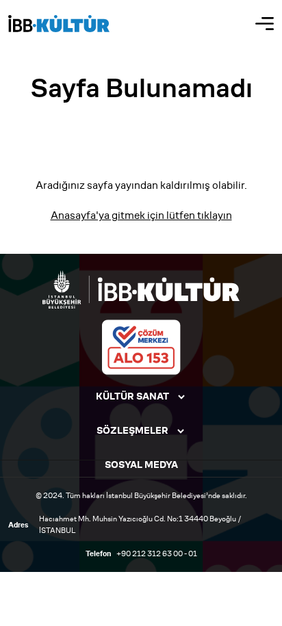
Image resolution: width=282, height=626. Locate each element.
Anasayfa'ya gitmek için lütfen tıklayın (141, 215)
